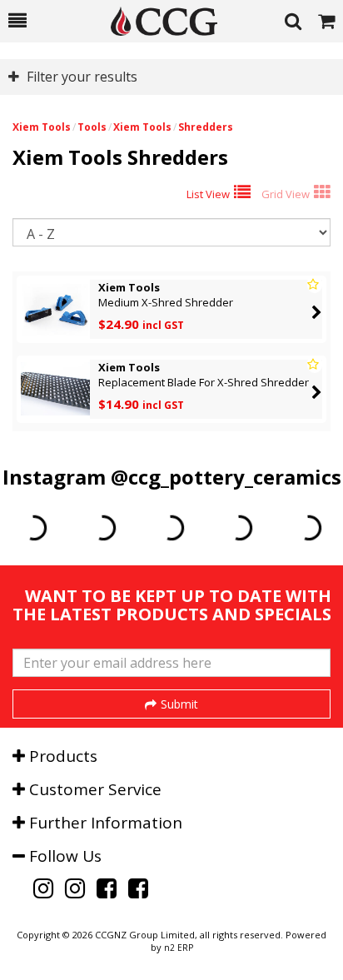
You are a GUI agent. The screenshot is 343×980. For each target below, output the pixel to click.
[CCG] (155, 21)
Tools (92, 127)
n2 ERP (178, 947)
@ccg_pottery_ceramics (226, 476)
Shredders (205, 127)
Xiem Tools (41, 127)
